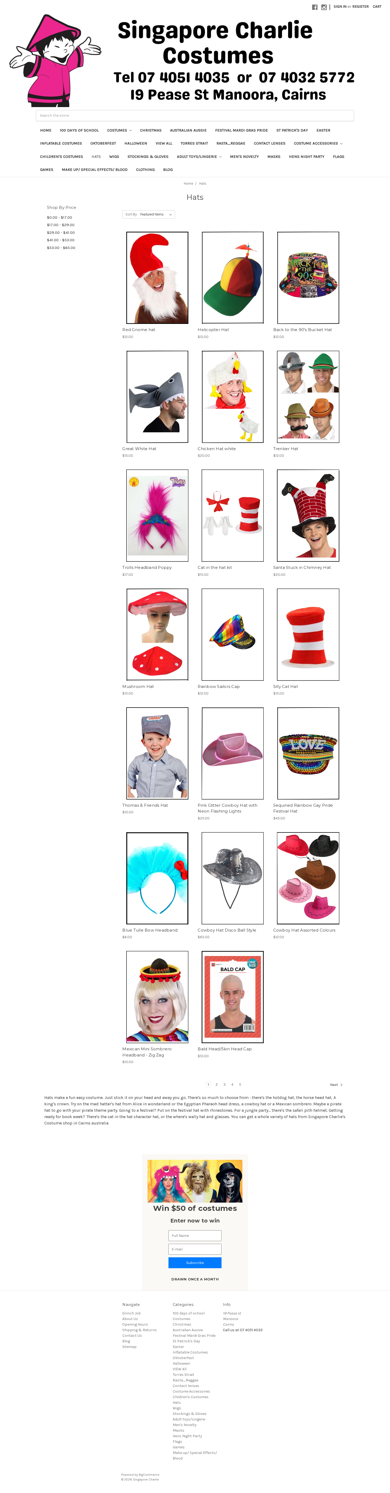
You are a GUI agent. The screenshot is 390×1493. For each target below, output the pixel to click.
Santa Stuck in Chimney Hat (302, 567)
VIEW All (164, 143)
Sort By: (131, 214)
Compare (155, 278)
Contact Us (132, 1335)
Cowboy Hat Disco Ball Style (227, 930)
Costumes (117, 130)
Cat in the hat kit (215, 567)
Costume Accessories (316, 143)
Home (45, 130)
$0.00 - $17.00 (59, 217)
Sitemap (129, 1346)
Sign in (340, 6)
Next (334, 1085)
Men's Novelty (244, 156)
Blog (168, 169)
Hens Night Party (306, 156)
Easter (323, 130)
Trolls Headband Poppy (147, 567)
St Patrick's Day (292, 130)
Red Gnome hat (138, 329)
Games (46, 169)
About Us (130, 1319)
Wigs (114, 156)
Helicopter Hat (213, 329)
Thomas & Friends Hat (145, 805)
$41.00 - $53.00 (61, 240)
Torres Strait (194, 143)
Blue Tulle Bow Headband (149, 930)
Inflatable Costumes (61, 143)
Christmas (151, 130)
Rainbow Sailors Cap (219, 686)
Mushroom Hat (138, 686)
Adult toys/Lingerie (197, 156)
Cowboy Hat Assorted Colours (304, 930)
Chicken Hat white (217, 448)
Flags (338, 156)
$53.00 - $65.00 (61, 247)
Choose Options (308, 888)
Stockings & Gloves (148, 156)
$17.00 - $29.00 (61, 224)
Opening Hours (135, 1324)
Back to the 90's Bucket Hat (302, 329)
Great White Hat (139, 448)
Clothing (145, 169)
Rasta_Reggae (230, 143)
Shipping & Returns (139, 1330)
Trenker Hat (285, 448)
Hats (96, 156)
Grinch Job (131, 1313)
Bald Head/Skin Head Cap (225, 1048)
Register (360, 6)
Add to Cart (157, 287)
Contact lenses (269, 143)
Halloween (135, 143)
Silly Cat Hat (285, 686)
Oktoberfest (103, 143)
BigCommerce (149, 1475)
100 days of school (79, 130)
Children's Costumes (61, 156)
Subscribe (195, 1263)
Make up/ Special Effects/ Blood (95, 169)
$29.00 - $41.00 (61, 232)
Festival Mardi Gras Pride (241, 130)
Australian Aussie (188, 130)
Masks (273, 156)
